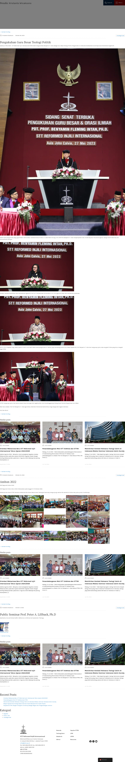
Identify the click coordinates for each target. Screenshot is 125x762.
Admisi (58, 739)
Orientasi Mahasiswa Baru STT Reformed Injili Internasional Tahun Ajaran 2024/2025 (25, 698)
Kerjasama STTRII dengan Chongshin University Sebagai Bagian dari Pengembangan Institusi (27, 705)
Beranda (58, 730)
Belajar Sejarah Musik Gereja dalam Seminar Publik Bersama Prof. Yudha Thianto (24, 703)
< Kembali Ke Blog (5, 32)
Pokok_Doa (6, 715)
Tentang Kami (60, 733)
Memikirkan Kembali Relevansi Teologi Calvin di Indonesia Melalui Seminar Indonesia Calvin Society (29, 701)
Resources (73, 739)
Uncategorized (120, 35)
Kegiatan (5, 713)
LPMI (71, 733)
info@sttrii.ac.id (25, 743)
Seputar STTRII (74, 730)
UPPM (72, 736)
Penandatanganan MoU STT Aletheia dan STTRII (60, 449)
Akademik (59, 736)
